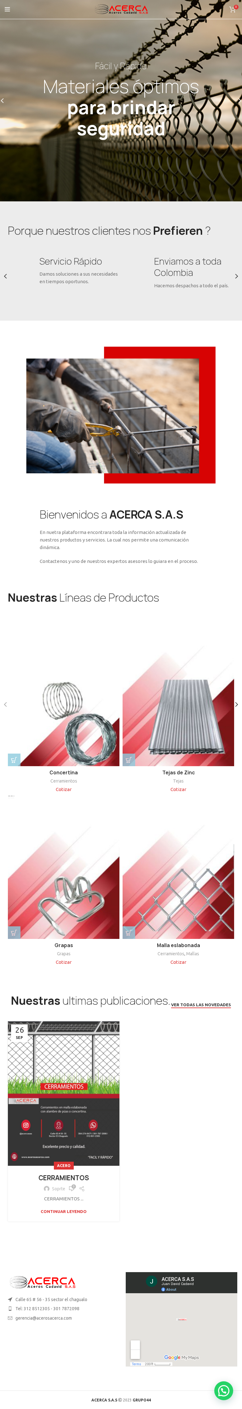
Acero (64, 1166)
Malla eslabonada (178, 945)
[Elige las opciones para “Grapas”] (14, 932)
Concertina (63, 772)
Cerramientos (63, 780)
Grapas (64, 945)
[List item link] (60, 1308)
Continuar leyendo (64, 1212)
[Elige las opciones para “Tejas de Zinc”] (129, 760)
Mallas (192, 953)
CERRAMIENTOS (63, 1178)
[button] (14, 760)
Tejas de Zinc (178, 772)
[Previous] (6, 100)
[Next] (235, 100)
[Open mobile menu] (7, 9)
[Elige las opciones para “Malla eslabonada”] (129, 932)
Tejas (178, 780)
